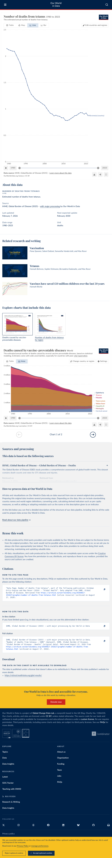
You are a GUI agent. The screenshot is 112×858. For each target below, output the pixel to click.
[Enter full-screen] (106, 174)
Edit (96, 25)
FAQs (102, 722)
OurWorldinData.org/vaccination (15, 426)
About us (61, 752)
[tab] (10, 25)
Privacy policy (8, 834)
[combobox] (107, 4)
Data (4, 758)
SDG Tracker (8, 783)
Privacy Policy (23, 846)
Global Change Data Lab (43, 713)
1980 (13, 168)
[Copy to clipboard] (101, 589)
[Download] (94, 174)
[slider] (19, 168)
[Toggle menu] (5, 5)
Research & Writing (11, 802)
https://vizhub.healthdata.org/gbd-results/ (23, 675)
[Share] (100, 174)
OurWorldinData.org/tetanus (14, 176)
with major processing (50, 206)
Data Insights (8, 764)
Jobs (59, 776)
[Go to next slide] (93, 435)
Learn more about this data (60, 173)
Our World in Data (56, 4)
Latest (5, 777)
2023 (104, 168)
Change (83, 361)
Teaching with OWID (11, 789)
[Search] (107, 4)
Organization (63, 758)
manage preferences (39, 846)
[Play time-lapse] (6, 168)
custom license (87, 719)
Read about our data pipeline (15, 520)
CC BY (27, 176)
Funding (60, 764)
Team (59, 770)
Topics (5, 752)
